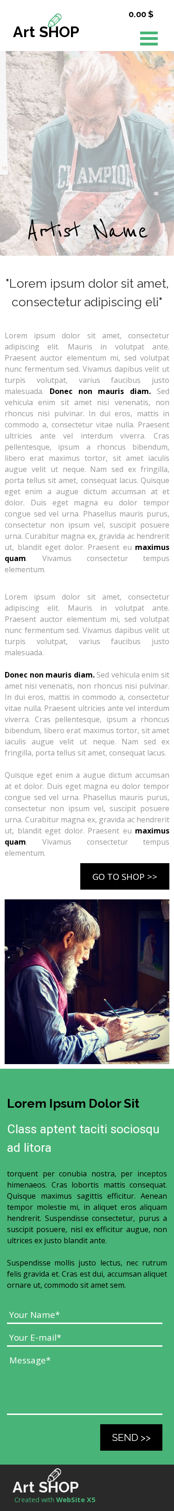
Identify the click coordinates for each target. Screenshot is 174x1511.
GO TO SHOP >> (124, 876)
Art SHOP (46, 31)
